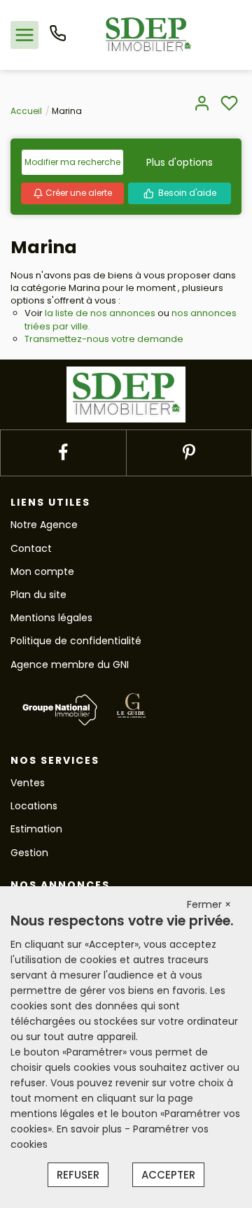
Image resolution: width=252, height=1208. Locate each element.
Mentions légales (51, 618)
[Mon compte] (202, 104)
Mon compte (42, 571)
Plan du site (38, 595)
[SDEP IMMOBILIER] (148, 34)
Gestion (29, 853)
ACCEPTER (168, 1174)
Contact (31, 548)
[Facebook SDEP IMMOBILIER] (63, 453)
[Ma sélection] (229, 104)
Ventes (27, 783)
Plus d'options (179, 162)
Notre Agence (44, 525)
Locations (33, 806)
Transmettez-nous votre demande (103, 339)
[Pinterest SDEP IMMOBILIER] (189, 453)
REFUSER (78, 1174)
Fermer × (209, 904)
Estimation (36, 829)
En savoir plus (91, 1129)
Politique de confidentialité (75, 641)
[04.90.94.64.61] (57, 38)
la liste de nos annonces (100, 313)
